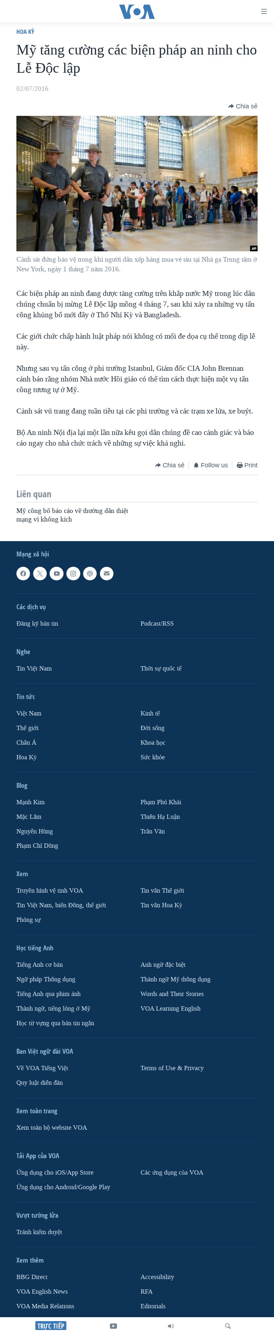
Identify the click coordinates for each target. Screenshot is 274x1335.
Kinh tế (150, 713)
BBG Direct (31, 1277)
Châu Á (26, 742)
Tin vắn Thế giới (162, 891)
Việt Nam (28, 713)
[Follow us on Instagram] (73, 573)
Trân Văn (153, 831)
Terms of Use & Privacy (172, 1068)
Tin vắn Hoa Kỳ (161, 905)
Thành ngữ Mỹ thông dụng (175, 979)
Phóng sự (28, 920)
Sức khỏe (153, 757)
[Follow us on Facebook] (23, 573)
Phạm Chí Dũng (37, 846)
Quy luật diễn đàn (39, 1083)
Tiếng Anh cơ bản (39, 965)
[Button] (243, 106)
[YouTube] (113, 1326)
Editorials (153, 1306)
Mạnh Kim (30, 802)
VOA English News (42, 1291)
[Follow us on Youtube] (56, 573)
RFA (147, 1291)
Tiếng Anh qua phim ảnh (48, 994)
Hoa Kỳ (25, 31)
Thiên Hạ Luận (160, 816)
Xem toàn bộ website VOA (51, 1128)
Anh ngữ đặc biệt (163, 965)
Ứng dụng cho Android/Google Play (63, 1187)
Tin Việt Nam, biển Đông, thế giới (61, 905)
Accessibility (157, 1277)
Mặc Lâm (28, 816)
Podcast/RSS (157, 623)
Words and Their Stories (172, 994)
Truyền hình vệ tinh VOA (49, 891)
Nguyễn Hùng (34, 831)
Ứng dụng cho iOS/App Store (54, 1173)
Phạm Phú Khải (161, 802)
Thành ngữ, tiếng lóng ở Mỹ (53, 1009)
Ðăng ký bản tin (37, 623)
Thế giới (27, 728)
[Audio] (171, 1326)
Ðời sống (152, 728)
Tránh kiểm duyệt (39, 1232)
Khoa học (153, 742)
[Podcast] (90, 573)
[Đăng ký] (106, 573)
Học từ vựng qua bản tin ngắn (55, 1023)
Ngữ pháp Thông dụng (45, 979)
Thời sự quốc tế (161, 668)
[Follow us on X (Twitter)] (40, 573)
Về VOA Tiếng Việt (42, 1068)
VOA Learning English (171, 1009)
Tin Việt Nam (34, 668)
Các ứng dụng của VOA (172, 1173)
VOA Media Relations (45, 1306)
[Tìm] (228, 1326)
